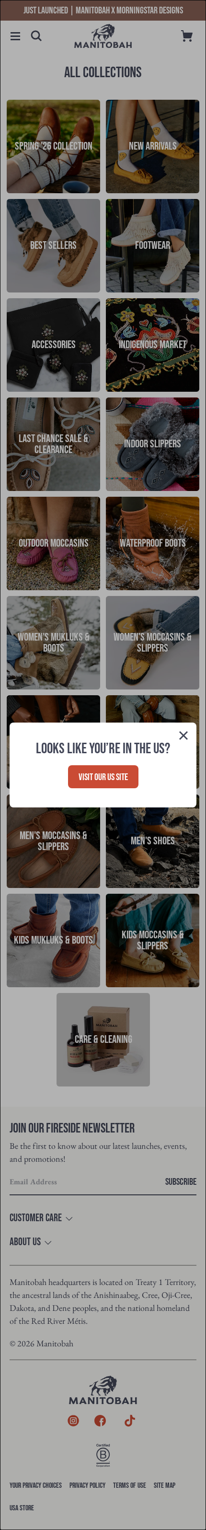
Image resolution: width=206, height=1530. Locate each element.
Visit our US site (103, 777)
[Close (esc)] (183, 737)
